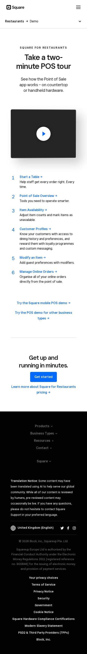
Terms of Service (43, 584)
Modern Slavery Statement (44, 625)
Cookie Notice (44, 612)
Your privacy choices (43, 577)
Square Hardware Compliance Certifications (43, 619)
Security (43, 598)
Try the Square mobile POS (42, 303)
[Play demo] (43, 134)
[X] (62, 527)
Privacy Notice (44, 591)
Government (43, 605)
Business (42, 433)
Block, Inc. (43, 639)
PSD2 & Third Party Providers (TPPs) (43, 632)
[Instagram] (74, 527)
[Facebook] (68, 527)
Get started (43, 377)
